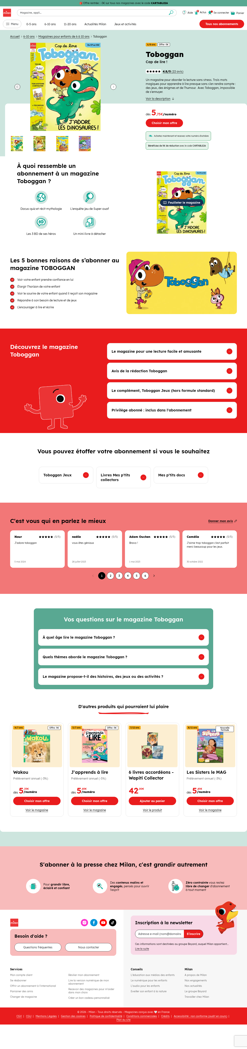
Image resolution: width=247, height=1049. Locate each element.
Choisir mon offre (164, 123)
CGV (19, 1016)
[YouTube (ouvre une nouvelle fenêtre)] (103, 922)
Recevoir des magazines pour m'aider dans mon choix (91, 991)
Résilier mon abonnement (83, 975)
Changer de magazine (23, 996)
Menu (14, 24)
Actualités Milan (95, 24)
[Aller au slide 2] (42, 143)
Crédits (165, 1016)
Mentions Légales (46, 1016)
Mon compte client (21, 975)
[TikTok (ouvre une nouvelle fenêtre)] (112, 922)
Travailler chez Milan (197, 996)
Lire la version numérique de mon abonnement (88, 982)
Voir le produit (159, 810)
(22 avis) (173, 71)
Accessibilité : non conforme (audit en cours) (200, 1016)
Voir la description (158, 98)
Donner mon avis (220, 521)
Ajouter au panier (158, 802)
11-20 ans (70, 24)
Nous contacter (88, 947)
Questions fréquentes (37, 947)
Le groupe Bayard (196, 991)
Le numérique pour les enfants (149, 980)
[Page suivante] (153, 575)
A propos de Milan (196, 975)
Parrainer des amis (21, 991)
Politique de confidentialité (106, 1016)
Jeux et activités (125, 24)
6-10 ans (50, 24)
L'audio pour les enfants (145, 986)
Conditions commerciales (141, 1016)
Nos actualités (194, 986)
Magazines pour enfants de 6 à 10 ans (64, 36)
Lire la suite (142, 948)
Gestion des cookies (73, 1016)
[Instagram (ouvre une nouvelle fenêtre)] (84, 922)
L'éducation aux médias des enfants (153, 975)
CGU (28, 1016)
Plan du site (123, 1019)
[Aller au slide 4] (88, 143)
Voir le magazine (36, 810)
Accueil (15, 36)
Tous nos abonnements (221, 24)
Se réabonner (18, 980)
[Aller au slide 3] (65, 143)
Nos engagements (196, 980)
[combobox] (91, 12)
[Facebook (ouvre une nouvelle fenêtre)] (93, 922)
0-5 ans (31, 24)
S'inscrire (193, 934)
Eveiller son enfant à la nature (149, 991)
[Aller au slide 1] (20, 143)
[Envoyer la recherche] (171, 12)
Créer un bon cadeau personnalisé (89, 997)
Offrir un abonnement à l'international (33, 986)
